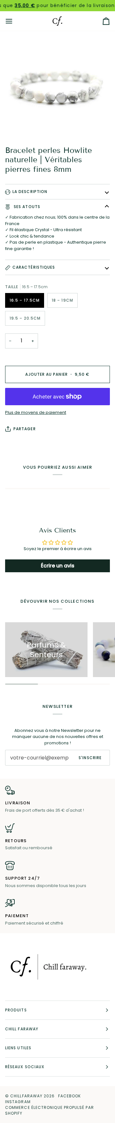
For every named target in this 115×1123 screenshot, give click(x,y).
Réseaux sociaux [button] (24, 1066)
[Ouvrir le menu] (14, 21)
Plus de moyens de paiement (35, 412)
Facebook (69, 1096)
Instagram (18, 1101)
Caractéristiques (33, 267)
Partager (24, 429)
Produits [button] (16, 1010)
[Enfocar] (57, 87)
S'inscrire (90, 757)
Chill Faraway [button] (21, 1029)
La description (29, 191)
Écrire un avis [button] (57, 565)
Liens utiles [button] (18, 1048)
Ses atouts (26, 206)
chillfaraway (26, 1096)
